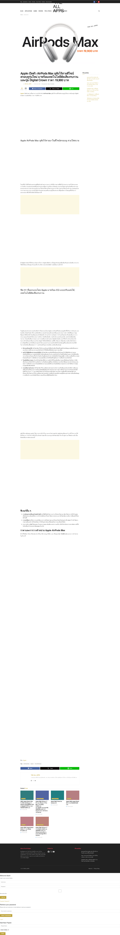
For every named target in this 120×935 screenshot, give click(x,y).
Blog (21, 1)
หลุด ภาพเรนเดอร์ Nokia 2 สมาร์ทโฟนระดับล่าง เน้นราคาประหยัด (92, 84)
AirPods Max (26, 763)
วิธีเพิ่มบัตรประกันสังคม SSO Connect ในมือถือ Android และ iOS (93, 99)
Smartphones (40, 798)
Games (29, 1)
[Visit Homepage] (60, 6)
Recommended (49, 1)
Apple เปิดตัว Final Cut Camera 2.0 (56, 802)
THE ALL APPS (28, 84)
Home (21, 14)
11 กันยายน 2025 (24, 809)
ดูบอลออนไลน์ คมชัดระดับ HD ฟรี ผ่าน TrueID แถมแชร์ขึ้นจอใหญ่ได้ (93, 79)
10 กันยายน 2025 (39, 814)
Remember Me (3, 893)
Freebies (43, 1)
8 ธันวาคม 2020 (37, 84)
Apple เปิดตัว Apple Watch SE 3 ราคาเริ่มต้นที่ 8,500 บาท (72, 803)
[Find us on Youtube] (99, 1)
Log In (1, 919)
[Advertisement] (49, 204)
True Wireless (38, 763)
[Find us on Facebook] (94, 1)
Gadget (23, 798)
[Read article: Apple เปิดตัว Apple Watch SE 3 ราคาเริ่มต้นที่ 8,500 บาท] (72, 795)
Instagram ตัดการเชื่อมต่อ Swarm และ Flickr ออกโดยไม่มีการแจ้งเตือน (92, 90)
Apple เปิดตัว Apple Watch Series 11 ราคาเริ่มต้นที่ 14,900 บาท (26, 829)
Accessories (26, 14)
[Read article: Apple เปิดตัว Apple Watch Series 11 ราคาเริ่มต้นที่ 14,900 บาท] (27, 821)
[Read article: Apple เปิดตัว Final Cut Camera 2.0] (57, 795)
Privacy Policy (97, 868)
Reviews (33, 1)
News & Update (51, 84)
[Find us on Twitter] (96, 1)
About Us (90, 868)
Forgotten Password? (4, 901)
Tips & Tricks (38, 1)
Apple (22, 93)
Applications (25, 1)
